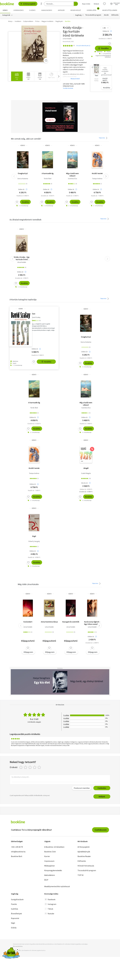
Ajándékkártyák (84, 851)
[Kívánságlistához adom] (110, 43)
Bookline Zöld (50, 851)
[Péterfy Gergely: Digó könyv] (34, 522)
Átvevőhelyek (16, 913)
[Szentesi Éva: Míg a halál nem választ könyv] (72, 159)
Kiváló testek (97, 173)
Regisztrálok (86, 4)
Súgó (13, 923)
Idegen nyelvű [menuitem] (76, 10)
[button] (58, 76)
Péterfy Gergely (34, 541)
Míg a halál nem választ (72, 174)
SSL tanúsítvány (18, 946)
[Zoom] (46, 60)
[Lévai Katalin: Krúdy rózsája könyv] (34, 44)
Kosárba (105, 48)
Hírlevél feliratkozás (86, 866)
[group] (17, 76)
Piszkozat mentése (82, 788)
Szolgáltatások (17, 899)
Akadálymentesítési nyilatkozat (57, 886)
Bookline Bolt (16, 856)
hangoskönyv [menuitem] (46, 10)
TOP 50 (80, 875)
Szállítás (14, 909)
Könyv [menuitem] (5, 10)
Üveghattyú (23, 173)
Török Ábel (47, 178)
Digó (34, 536)
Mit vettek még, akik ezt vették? (26, 138)
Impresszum (49, 861)
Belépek (96, 4)
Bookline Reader (84, 856)
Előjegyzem (28, 652)
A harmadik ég (47, 173)
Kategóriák (6, 15)
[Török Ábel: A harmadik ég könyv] (47, 159)
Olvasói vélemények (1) (83, 45)
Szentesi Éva (72, 178)
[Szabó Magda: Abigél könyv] (86, 454)
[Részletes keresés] (41, 4)
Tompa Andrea (97, 178)
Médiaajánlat (49, 866)
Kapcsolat (15, 918)
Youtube (51, 913)
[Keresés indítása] (76, 4)
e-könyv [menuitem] (32, 10)
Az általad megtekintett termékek (25, 219)
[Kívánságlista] (104, 3)
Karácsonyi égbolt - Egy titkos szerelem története (92, 623)
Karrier (47, 856)
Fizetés (14, 904)
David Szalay (36, 317)
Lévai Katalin (21, 262)
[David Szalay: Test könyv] (20, 329)
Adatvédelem (49, 875)
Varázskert (27, 622)
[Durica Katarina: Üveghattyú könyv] (22, 159)
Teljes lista (102, 138)
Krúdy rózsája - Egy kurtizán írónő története (22, 258)
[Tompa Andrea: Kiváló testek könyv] (97, 159)
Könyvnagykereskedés (53, 870)
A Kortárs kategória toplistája (23, 299)
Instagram (52, 904)
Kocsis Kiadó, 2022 (68, 41)
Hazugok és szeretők (70, 622)
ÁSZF (46, 880)
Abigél (85, 468)
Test (33, 313)
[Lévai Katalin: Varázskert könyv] (28, 608)
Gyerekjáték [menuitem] (93, 9)
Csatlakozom (101, 829)
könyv (23, 145)
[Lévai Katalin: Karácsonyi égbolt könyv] (92, 608)
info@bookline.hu (18, 851)
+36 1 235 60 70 (17, 847)
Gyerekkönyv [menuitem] (18, 10)
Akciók (106, 15)
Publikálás (102, 788)
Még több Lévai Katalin (28, 584)
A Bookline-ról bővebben (54, 847)
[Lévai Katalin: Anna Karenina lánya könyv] (49, 608)
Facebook (51, 899)
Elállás (14, 927)
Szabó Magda (86, 473)
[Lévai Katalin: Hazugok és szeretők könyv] (71, 608)
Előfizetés (115, 15)
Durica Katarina (23, 178)
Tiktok (50, 909)
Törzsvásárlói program (93, 15)
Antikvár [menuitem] (61, 10)
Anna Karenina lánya (49, 622)
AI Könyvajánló (29, 4)
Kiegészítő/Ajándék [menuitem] (109, 10)
